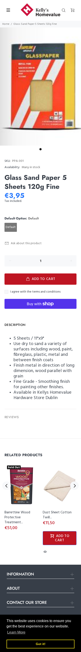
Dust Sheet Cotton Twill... (57, 515)
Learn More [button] (16, 632)
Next (74, 485)
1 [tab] (40, 149)
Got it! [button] (40, 644)
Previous (6, 485)
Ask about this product (26, 243)
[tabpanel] (40, 86)
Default (11, 227)
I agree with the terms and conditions (35, 291)
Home (5, 24)
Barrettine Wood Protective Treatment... (17, 517)
